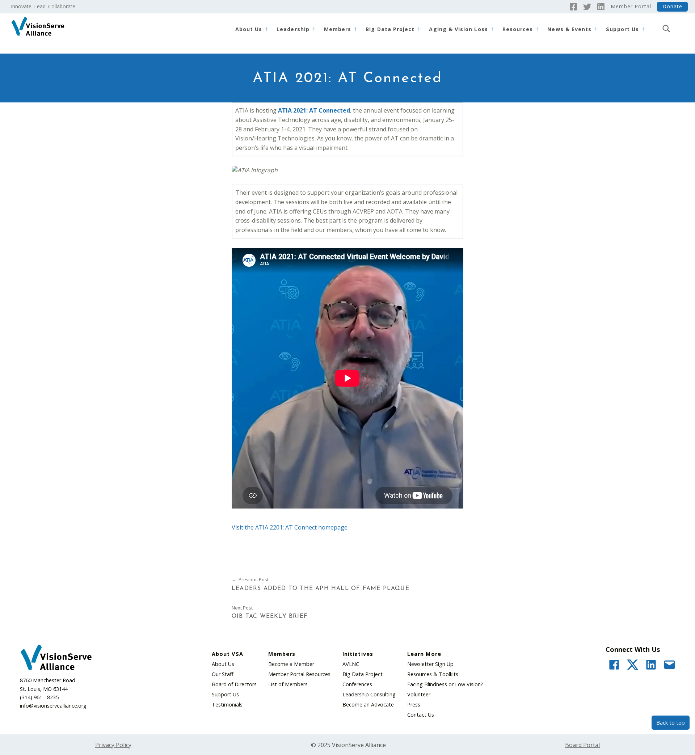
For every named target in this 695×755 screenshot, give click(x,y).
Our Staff (222, 674)
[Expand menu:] (643, 29)
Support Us (225, 694)
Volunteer (418, 694)
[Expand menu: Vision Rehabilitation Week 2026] (595, 29)
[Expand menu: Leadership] (313, 29)
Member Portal (631, 6)
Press (413, 704)
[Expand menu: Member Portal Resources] (537, 29)
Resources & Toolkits (432, 674)
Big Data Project (390, 29)
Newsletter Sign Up (430, 664)
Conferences (357, 684)
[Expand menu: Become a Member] (355, 29)
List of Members (288, 684)
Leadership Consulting (369, 694)
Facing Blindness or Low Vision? (445, 684)
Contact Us (420, 714)
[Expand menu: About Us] (266, 29)
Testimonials (227, 704)
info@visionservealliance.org (53, 705)
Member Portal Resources (299, 674)
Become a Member (291, 664)
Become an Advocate (368, 704)
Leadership (293, 29)
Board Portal (582, 745)
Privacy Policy (113, 745)
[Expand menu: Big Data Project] (418, 29)
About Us (248, 29)
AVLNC (350, 664)
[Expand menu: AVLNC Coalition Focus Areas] (492, 29)
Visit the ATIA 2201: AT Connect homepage (290, 527)
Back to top (670, 722)
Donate (672, 6)
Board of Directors (234, 684)
